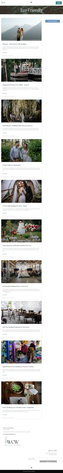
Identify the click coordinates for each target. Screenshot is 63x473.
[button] (31, 2)
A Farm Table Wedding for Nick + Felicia (14, 206)
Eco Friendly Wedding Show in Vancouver (15, 286)
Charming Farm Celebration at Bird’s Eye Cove (16, 245)
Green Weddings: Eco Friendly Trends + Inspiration (18, 407)
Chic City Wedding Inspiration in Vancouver (15, 327)
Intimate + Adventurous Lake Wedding (14, 44)
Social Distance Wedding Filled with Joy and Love (17, 126)
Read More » (4, 52)
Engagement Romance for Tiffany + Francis (15, 85)
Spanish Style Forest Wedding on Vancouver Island (18, 366)
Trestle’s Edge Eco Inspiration (11, 165)
